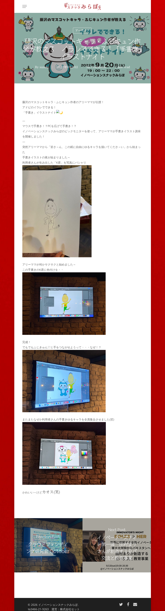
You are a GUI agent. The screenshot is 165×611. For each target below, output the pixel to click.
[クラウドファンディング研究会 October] (47, 545)
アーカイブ (82, 30)
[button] (24, 6)
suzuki (44, 67)
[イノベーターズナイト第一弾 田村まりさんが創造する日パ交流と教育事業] (117, 545)
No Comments (96, 67)
